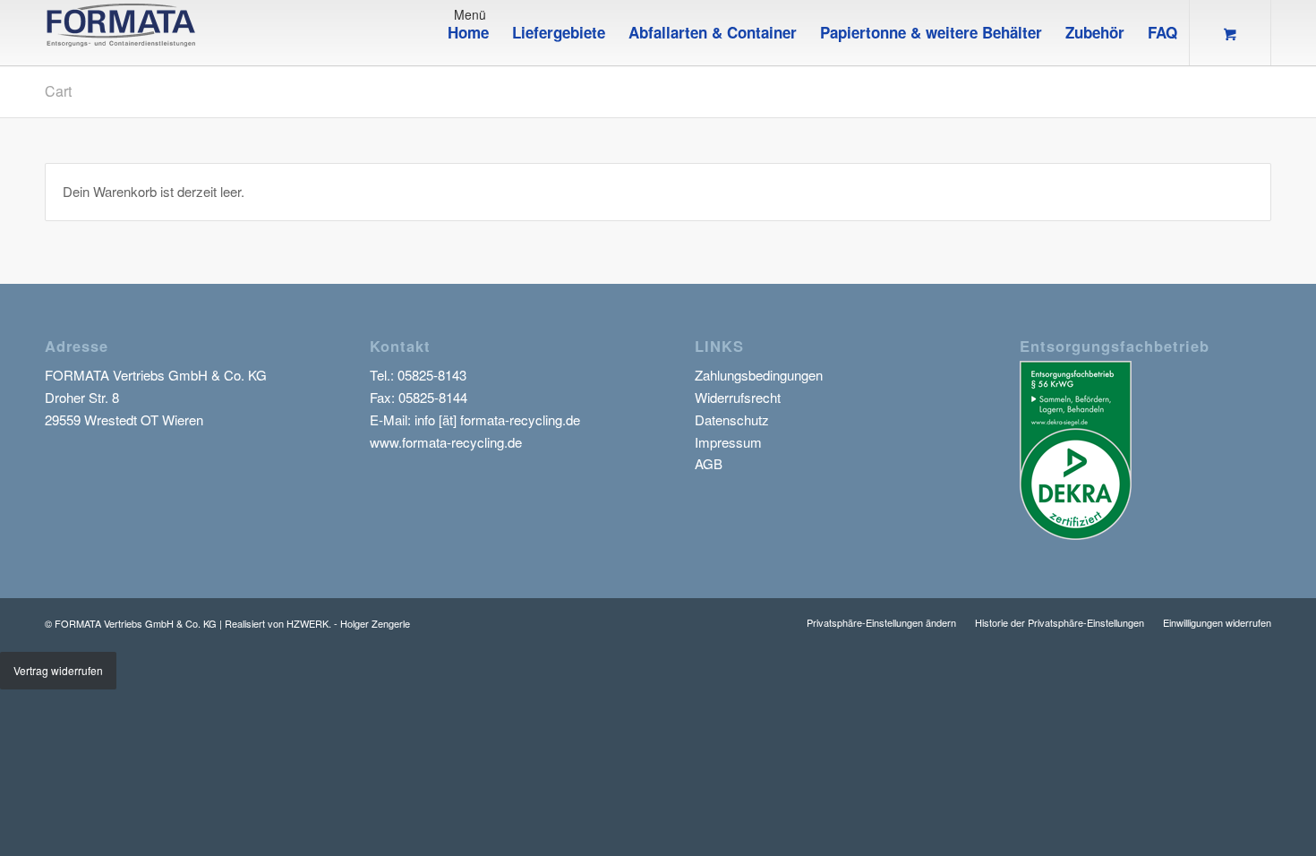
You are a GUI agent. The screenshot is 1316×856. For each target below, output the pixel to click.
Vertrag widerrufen (58, 670)
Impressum (728, 441)
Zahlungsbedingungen (759, 374)
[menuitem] (468, 32)
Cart (58, 91)
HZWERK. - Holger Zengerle (348, 623)
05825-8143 (431, 374)
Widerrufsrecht (738, 397)
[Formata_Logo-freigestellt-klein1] (121, 32)
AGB (708, 463)
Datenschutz (732, 419)
